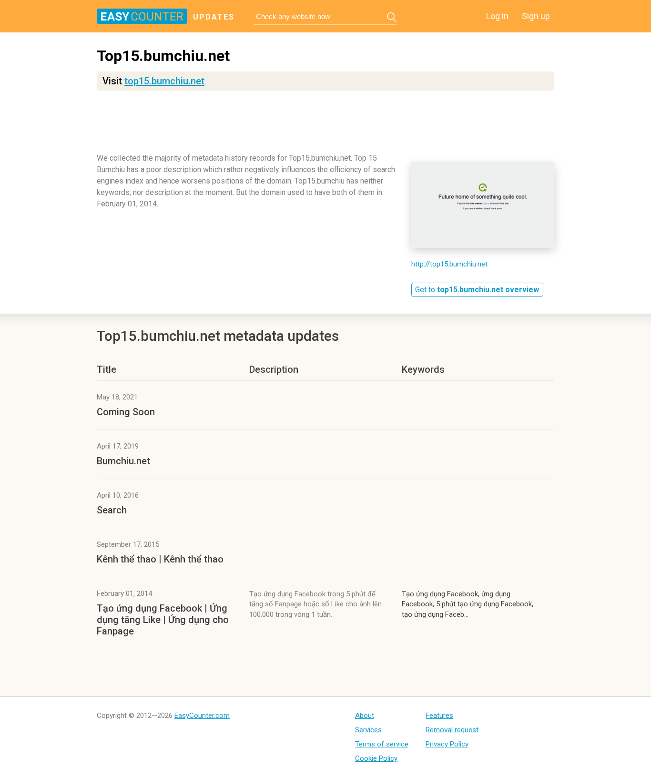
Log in (497, 16)
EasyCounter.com (202, 715)
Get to (477, 289)
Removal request (452, 730)
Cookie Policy (376, 758)
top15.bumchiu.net (164, 81)
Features (439, 715)
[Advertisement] (325, 126)
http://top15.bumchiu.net (449, 264)
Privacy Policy (447, 744)
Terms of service (381, 744)
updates (213, 16)
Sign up (536, 16)
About (364, 715)
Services (368, 730)
